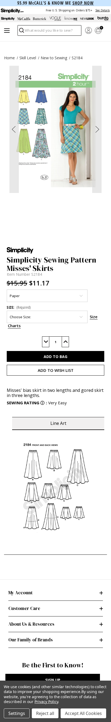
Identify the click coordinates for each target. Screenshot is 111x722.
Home (9, 57)
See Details (102, 10)
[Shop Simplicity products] (8, 19)
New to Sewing (54, 57)
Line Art (58, 423)
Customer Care (24, 608)
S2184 (77, 57)
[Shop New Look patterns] (87, 19)
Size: (19, 307)
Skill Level (27, 57)
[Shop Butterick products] (40, 19)
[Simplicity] (12, 10)
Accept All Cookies (83, 713)
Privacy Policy (46, 701)
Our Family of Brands (30, 639)
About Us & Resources (31, 624)
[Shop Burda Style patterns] (103, 19)
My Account (20, 592)
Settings (16, 713)
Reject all (45, 713)
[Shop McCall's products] (24, 19)
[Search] (21, 32)
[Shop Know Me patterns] (71, 19)
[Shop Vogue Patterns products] (56, 19)
